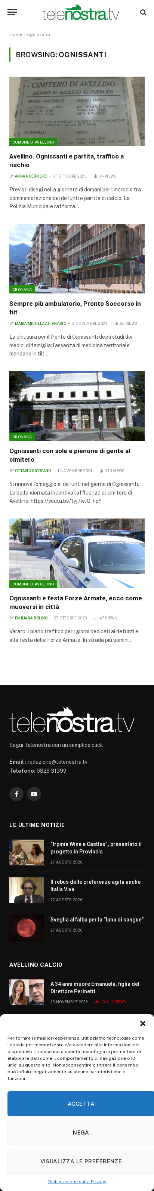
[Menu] (12, 12)
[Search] (143, 12)
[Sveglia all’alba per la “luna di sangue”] (26, 928)
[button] (143, 1023)
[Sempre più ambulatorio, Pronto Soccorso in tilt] (77, 258)
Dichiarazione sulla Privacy (77, 1181)
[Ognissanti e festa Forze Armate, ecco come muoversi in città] (77, 553)
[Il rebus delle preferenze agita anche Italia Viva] (26, 890)
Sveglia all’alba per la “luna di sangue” (97, 920)
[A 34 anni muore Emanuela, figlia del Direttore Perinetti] (26, 992)
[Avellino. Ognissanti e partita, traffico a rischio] (77, 111)
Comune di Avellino (33, 142)
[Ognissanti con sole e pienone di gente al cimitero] (77, 406)
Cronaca (22, 289)
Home (15, 34)
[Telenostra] (80, 12)
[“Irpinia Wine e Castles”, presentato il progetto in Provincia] (26, 852)
